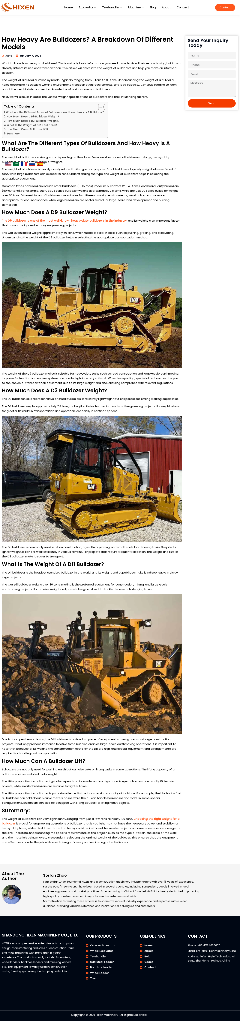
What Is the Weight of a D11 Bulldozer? (32, 125)
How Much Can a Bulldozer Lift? (27, 129)
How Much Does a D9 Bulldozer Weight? (33, 116)
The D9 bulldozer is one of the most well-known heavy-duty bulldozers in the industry (64, 221)
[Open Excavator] (95, 7)
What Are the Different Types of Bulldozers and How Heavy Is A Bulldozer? (55, 112)
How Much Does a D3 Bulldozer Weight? (33, 120)
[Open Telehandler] (121, 7)
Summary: (13, 133)
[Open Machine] (142, 7)
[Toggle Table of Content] (99, 107)
